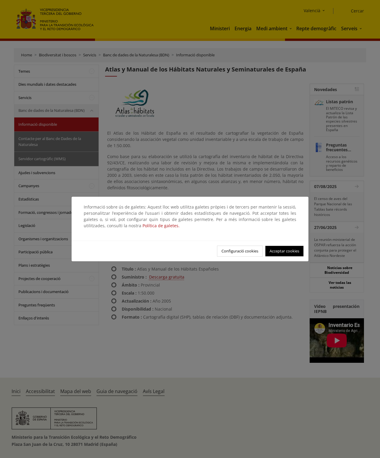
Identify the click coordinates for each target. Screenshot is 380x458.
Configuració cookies (239, 251)
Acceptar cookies (284, 251)
